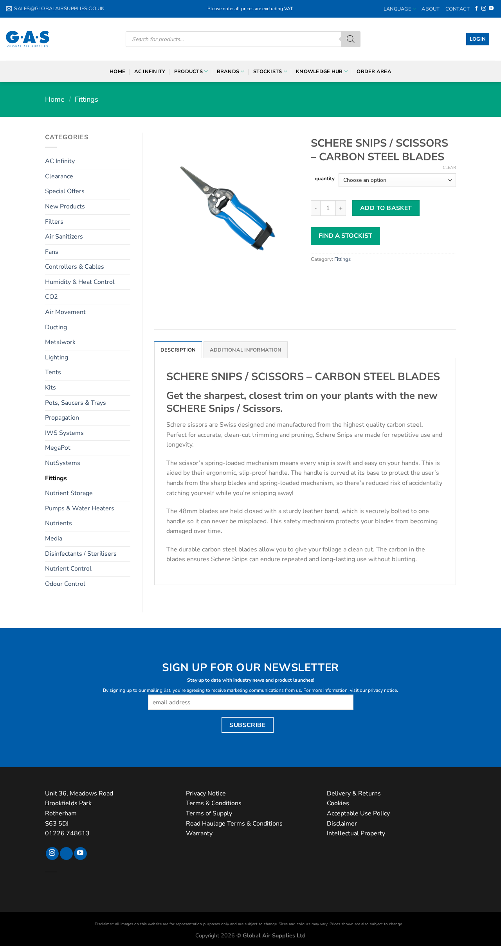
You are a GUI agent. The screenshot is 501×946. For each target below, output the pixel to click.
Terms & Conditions (213, 803)
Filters (54, 221)
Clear (449, 168)
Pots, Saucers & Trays (75, 403)
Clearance (59, 176)
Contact (457, 9)
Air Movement (65, 312)
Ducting (56, 327)
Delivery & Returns (354, 793)
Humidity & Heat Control (80, 282)
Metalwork (60, 342)
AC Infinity (150, 71)
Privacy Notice (206, 793)
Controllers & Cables (74, 266)
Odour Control (65, 584)
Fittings (86, 99)
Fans (51, 252)
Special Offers (65, 191)
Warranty (199, 833)
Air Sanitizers (64, 236)
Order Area (374, 71)
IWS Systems (64, 433)
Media (53, 538)
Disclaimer (342, 823)
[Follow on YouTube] (491, 8)
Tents (53, 372)
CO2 (51, 297)
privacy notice (382, 690)
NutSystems (62, 463)
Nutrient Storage (69, 493)
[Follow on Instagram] (483, 8)
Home (117, 71)
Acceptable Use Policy (358, 813)
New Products (65, 206)
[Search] (350, 39)
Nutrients (58, 523)
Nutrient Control (68, 568)
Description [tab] (178, 350)
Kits (50, 387)
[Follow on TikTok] (66, 853)
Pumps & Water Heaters (79, 508)
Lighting (56, 357)
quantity (325, 179)
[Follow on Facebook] (476, 8)
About (431, 9)
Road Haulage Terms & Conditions (234, 823)
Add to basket (386, 208)
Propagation (62, 417)
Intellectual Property (356, 833)
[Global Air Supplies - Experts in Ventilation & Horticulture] (27, 39)
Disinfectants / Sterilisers (81, 553)
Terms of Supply (209, 813)
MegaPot (57, 447)
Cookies (338, 803)
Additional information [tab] (246, 350)
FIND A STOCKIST (345, 236)
